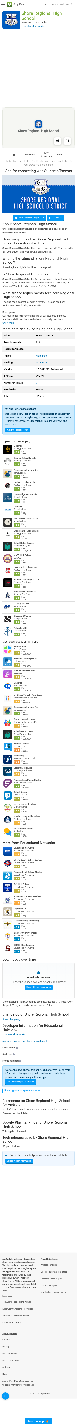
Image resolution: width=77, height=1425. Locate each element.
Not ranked (41, 362)
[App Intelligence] (5, 1396)
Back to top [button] (70, 1397)
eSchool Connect (21, 743)
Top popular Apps (49, 1285)
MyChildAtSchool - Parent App (28, 695)
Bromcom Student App (24, 719)
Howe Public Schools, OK (25, 567)
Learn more (11, 424)
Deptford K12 (20, 909)
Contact (6, 1339)
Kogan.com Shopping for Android (17, 1309)
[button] (38, 1047)
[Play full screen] (67, 141)
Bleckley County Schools (25, 933)
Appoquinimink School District (28, 872)
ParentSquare (20, 646)
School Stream (20, 792)
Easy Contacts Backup (12, 1322)
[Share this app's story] (57, 141)
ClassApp (18, 683)
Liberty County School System (28, 860)
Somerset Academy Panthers (27, 896)
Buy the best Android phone (53, 1292)
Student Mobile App (23, 768)
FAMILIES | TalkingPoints (25, 658)
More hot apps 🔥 (38, 1421)
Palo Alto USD (20, 628)
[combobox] (56, 4)
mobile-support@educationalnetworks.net (24, 1041)
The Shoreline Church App (26, 519)
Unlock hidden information (38, 987)
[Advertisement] (38, 68)
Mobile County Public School (27, 816)
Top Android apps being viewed (16, 1302)
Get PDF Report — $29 (17, 430)
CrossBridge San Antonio (25, 494)
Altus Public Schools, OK (25, 591)
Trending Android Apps (51, 1279)
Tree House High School (25, 804)
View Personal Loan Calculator (16, 1315)
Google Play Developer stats (54, 1272)
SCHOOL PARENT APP (24, 671)
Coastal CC (19, 506)
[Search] (71, 4)
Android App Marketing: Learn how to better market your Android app (18, 1383)
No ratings (41, 355)
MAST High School (22, 555)
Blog (4, 1374)
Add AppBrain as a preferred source (23, 1090)
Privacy (5, 1346)
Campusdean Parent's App (26, 470)
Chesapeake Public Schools (26, 531)
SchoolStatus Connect (24, 543)
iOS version (56, 218)
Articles (6, 1367)
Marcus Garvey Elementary (26, 921)
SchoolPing (19, 756)
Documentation (9, 1353)
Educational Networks (37, 843)
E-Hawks (18, 446)
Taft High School (21, 884)
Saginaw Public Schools (25, 458)
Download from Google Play (30, 218)
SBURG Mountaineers (24, 945)
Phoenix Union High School (26, 579)
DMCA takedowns (10, 1360)
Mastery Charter (21, 604)
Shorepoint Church (22, 616)
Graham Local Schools (24, 482)
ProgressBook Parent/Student (27, 780)
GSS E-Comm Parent (23, 828)
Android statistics (49, 1265)
